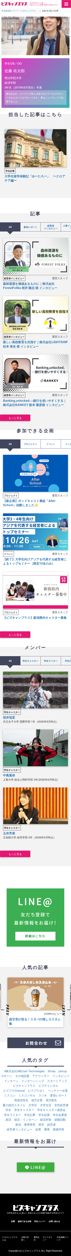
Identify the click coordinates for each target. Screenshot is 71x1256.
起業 (38, 1129)
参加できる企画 (24, 1221)
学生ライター (51, 660)
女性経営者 (61, 1105)
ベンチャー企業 (58, 1090)
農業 (47, 1129)
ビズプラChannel (14, 1090)
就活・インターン (25, 1119)
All (10, 226)
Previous (5, 1010)
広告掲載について (62, 1238)
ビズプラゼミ (36, 1090)
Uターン (7, 1076)
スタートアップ (57, 1081)
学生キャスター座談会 (51, 1110)
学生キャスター (30, 660)
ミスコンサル (26, 1095)
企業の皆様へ (25, 1238)
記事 (13, 1221)
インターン (11, 1081)
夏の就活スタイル (14, 1105)
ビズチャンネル (48, 1085)
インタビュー (60, 1076)
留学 (41, 1124)
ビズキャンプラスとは (9, 1238)
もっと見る (15, 418)
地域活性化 (21, 1100)
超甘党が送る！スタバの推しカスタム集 (35, 1021)
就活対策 (45, 1119)
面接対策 (58, 1129)
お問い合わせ (54, 1221)
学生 (8, 1110)
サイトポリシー (47, 1238)
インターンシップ (32, 1081)
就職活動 (60, 1119)
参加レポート (30, 226)
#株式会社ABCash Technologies (24, 1071)
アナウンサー (40, 1076)
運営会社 (36, 1238)
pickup (63, 1071)
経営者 (51, 1124)
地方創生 (51, 1100)
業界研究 (29, 1124)
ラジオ (42, 1095)
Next (66, 1010)
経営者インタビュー (51, 227)
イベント (50, 444)
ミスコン (9, 1095)
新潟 (18, 1124)
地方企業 (37, 1100)
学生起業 (44, 1115)
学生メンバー (40, 1221)
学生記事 (10, 171)
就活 (8, 1119)
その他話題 (22, 1076)
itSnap (51, 1071)
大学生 (32, 1105)
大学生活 (45, 1105)
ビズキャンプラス (24, 1085)
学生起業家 (60, 1115)
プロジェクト (30, 444)
